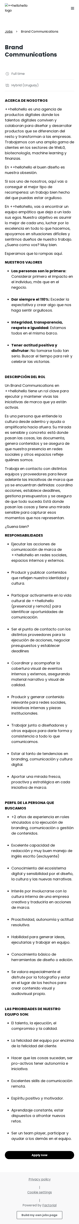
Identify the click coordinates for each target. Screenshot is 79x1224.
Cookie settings (39, 1192)
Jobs (9, 31)
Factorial (49, 1205)
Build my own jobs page (39, 1215)
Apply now (39, 1155)
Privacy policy (40, 1179)
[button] (71, 8)
